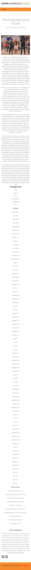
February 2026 (15, 226)
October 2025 (15, 237)
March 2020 (15, 385)
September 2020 (16, 367)
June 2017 (15, 476)
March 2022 (15, 313)
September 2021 (16, 331)
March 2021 (15, 353)
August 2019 (15, 411)
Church (15, 190)
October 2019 (15, 403)
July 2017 (15, 472)
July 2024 (15, 262)
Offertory (15, 196)
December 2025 (15, 230)
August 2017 (15, 469)
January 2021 (15, 356)
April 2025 (15, 244)
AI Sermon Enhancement (15, 516)
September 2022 (16, 299)
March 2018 (15, 454)
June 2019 (15, 418)
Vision (15, 204)
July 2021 (15, 338)
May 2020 (15, 378)
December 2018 (15, 432)
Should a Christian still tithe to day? (15, 501)
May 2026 (15, 219)
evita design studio (24, 565)
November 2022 (15, 295)
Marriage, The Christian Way (15, 505)
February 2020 (15, 389)
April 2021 (15, 349)
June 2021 (15, 342)
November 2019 (15, 400)
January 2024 (15, 273)
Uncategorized (15, 201)
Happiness (15, 193)
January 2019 (15, 429)
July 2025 (15, 241)
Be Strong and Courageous (15, 519)
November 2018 (15, 436)
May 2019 (15, 422)
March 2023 (15, 291)
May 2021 (15, 346)
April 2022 (15, 309)
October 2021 (15, 328)
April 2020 (15, 382)
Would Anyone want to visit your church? (15, 509)
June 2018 (15, 450)
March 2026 (15, 223)
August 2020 (15, 371)
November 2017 (15, 461)
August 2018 (15, 443)
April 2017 (15, 483)
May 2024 (15, 266)
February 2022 (15, 317)
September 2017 (16, 465)
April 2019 (15, 425)
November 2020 (15, 360)
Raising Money (15, 199)
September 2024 (16, 259)
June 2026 (15, 215)
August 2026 (15, 212)
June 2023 (15, 288)
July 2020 (15, 375)
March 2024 (15, 270)
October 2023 (15, 280)
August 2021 (15, 335)
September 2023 (16, 284)
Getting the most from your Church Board (15, 494)
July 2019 (15, 414)
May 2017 (15, 479)
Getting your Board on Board (15, 491)
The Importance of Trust (15, 523)
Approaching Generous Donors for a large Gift (15, 512)
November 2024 (15, 255)
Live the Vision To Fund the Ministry (15, 498)
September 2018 (16, 440)
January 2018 (15, 458)
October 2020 (15, 364)
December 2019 (15, 396)
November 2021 (15, 324)
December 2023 (15, 277)
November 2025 (15, 234)
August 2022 (15, 302)
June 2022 (15, 306)
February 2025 (15, 252)
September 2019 (16, 407)
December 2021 (15, 320)
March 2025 (15, 248)
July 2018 (15, 447)
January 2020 (15, 393)
